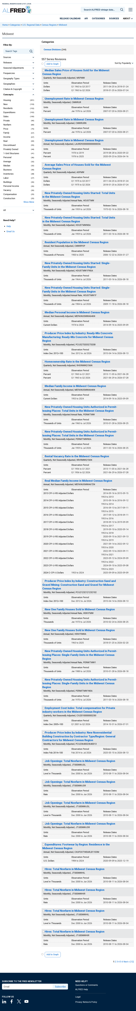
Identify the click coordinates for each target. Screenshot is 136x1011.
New (5, 104)
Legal (77, 997)
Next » (126, 961)
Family (6, 133)
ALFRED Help (81, 989)
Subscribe (60, 986)
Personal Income (11, 186)
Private (6, 120)
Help (9, 226)
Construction (9, 198)
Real (5, 141)
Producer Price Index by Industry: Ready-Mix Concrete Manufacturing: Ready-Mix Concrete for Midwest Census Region (77, 337)
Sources (114, 18)
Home (5, 25)
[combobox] (103, 9)
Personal (7, 157)
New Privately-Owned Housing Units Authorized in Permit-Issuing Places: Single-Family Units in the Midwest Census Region (79, 654)
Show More (29, 202)
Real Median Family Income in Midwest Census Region (78, 480)
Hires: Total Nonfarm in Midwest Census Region (74, 869)
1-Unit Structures (11, 153)
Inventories (8, 174)
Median (6, 165)
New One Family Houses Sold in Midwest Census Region (80, 609)
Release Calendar (70, 18)
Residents (8, 108)
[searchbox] (103, 10)
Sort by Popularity (123, 63)
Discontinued (9, 145)
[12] (132, 961)
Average (7, 161)
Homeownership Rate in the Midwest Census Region (77, 361)
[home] (17, 9)
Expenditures (9, 112)
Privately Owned (10, 149)
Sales (5, 116)
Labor (6, 178)
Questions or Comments (86, 985)
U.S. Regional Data (31, 25)
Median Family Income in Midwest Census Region (75, 386)
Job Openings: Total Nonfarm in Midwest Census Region (80, 761)
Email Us (11, 231)
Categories (98, 18)
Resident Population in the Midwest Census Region (76, 242)
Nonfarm (7, 124)
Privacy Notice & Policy (86, 1002)
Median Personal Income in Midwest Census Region (77, 312)
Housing (7, 100)
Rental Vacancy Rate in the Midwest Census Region (77, 456)
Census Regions (49, 25)
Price (5, 129)
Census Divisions (52, 49)
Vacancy (7, 190)
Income (6, 137)
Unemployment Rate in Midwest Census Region (74, 98)
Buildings (7, 182)
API (86, 18)
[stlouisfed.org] (16, 3)
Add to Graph (52, 64)
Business (7, 169)
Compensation (10, 194)
